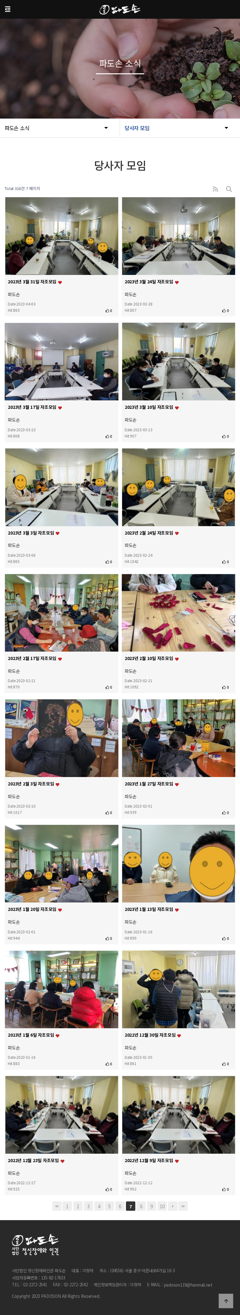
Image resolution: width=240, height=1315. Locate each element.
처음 (57, 1206)
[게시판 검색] (229, 188)
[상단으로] (226, 1301)
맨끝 (183, 1206)
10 (162, 1206)
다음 (173, 1206)
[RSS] (215, 188)
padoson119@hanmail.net (188, 1285)
